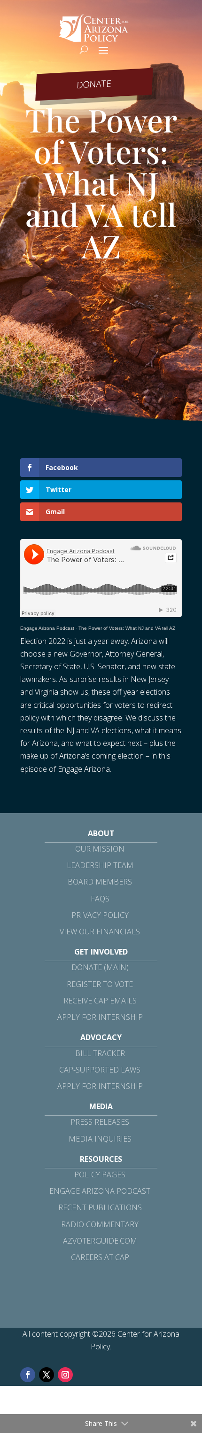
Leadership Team (100, 865)
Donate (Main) (100, 967)
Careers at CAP (100, 1257)
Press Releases (99, 1122)
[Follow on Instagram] (65, 1374)
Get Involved (101, 952)
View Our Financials (100, 931)
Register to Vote (100, 984)
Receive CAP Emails (100, 1000)
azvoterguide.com (100, 1241)
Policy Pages (99, 1174)
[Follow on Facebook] (27, 1374)
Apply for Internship (100, 1017)
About (101, 833)
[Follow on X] (46, 1374)
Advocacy (101, 1037)
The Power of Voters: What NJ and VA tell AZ (126, 628)
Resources (101, 1159)
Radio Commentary (100, 1224)
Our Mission (99, 849)
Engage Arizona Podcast (47, 628)
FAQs (100, 898)
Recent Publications (100, 1207)
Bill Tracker (100, 1053)
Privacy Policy (100, 915)
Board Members (100, 882)
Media (101, 1106)
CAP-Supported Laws (99, 1070)
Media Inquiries (100, 1139)
